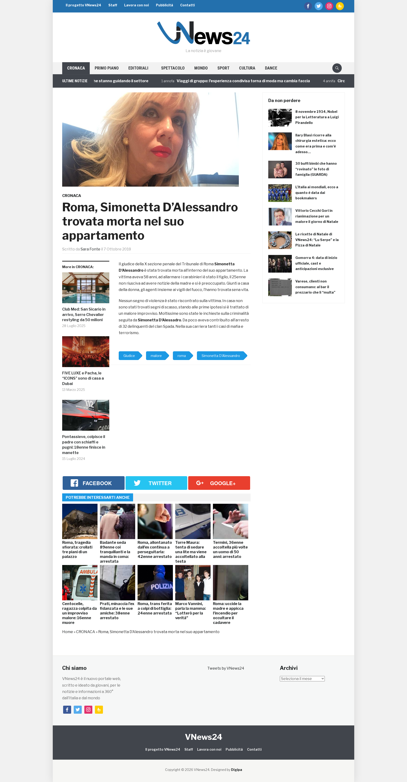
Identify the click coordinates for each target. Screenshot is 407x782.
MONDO (201, 68)
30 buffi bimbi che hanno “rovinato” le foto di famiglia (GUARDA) (316, 169)
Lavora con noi (136, 5)
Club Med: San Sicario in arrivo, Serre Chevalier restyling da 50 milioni (84, 314)
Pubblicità (164, 5)
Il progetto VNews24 (83, 5)
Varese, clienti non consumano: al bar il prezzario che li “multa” (315, 287)
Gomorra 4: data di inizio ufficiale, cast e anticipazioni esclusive (316, 263)
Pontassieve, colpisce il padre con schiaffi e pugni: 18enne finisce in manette (83, 444)
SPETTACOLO (173, 68)
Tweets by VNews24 (225, 668)
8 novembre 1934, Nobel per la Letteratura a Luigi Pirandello (317, 117)
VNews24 (203, 737)
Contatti (187, 5)
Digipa (236, 770)
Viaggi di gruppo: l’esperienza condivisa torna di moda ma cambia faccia (221, 81)
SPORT (223, 68)
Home (67, 632)
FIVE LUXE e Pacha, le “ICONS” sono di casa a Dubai (83, 378)
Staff (112, 5)
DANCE (271, 68)
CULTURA (247, 68)
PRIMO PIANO (107, 68)
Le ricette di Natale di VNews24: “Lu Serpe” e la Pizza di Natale (317, 239)
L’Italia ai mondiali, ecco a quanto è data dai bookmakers (316, 192)
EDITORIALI (138, 68)
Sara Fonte (90, 249)
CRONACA (76, 68)
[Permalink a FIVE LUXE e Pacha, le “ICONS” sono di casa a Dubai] (85, 353)
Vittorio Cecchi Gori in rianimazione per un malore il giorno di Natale (316, 216)
